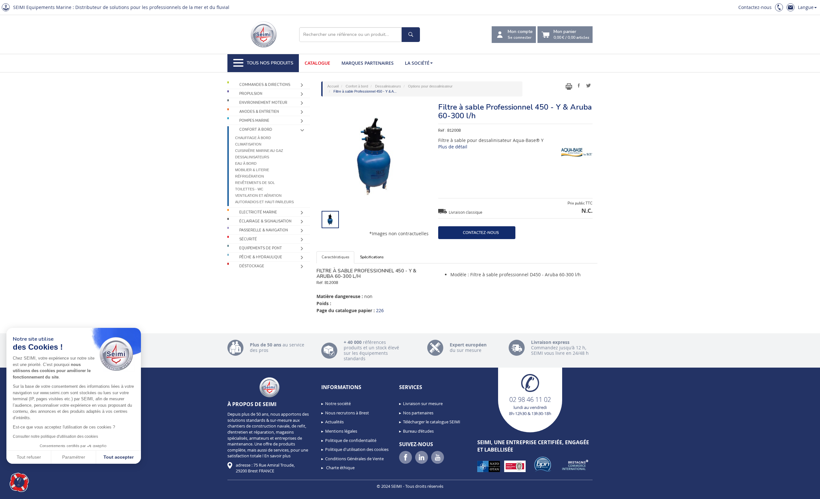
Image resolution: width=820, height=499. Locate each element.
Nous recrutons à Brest (347, 413)
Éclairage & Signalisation (265, 221)
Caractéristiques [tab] (335, 257)
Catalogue (317, 63)
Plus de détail (452, 147)
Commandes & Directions (264, 84)
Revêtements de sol (255, 183)
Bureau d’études (418, 431)
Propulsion (250, 93)
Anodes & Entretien (259, 111)
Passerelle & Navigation (263, 230)
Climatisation (248, 144)
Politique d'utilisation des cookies (357, 449)
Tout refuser (29, 457)
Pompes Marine (254, 120)
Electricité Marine (258, 212)
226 (380, 310)
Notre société (338, 403)
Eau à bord (246, 163)
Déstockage (251, 266)
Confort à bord (255, 129)
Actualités (334, 422)
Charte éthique (340, 467)
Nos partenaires (418, 413)
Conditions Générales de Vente (354, 459)
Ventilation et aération (258, 195)
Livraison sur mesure (423, 403)
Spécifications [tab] (371, 257)
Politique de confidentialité (350, 440)
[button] (19, 482)
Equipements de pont (260, 248)
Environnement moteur (263, 102)
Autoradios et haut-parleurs (264, 202)
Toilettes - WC (249, 189)
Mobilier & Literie (252, 170)
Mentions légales (341, 431)
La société (417, 63)
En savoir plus (277, 456)
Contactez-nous (755, 7)
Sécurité (248, 239)
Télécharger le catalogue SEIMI (431, 422)
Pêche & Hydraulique (260, 257)
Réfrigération (249, 176)
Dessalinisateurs (252, 157)
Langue (806, 7)
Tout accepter (118, 457)
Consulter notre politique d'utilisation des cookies (55, 436)
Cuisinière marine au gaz (259, 151)
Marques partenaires (367, 63)
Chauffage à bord (253, 138)
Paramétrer (73, 457)
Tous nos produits (270, 63)
